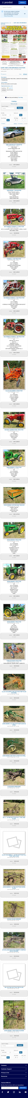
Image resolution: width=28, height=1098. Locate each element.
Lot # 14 (9, 662)
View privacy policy (8, 16)
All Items (15, 123)
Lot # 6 (9, 338)
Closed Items (20, 123)
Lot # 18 (9, 788)
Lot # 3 (9, 227)
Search (20, 108)
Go (21, 115)
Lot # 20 (9, 857)
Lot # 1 (9, 146)
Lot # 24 (9, 988)
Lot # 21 (9, 889)
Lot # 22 (9, 920)
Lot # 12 (9, 582)
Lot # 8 (9, 431)
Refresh (3, 123)
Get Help (20, 97)
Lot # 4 (9, 260)
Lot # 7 (9, 392)
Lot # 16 (9, 726)
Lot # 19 (9, 820)
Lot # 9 (9, 468)
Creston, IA (4, 74)
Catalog (13, 101)
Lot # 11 (9, 541)
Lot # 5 (9, 299)
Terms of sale (14, 103)
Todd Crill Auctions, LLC (6, 22)
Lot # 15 (9, 694)
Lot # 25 (9, 1031)
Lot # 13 (9, 623)
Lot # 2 (9, 191)
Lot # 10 (9, 506)
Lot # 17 (9, 757)
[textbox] (8, 108)
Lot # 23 (9, 952)
